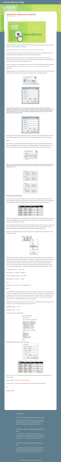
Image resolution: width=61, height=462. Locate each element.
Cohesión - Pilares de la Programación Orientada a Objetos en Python (30, 417)
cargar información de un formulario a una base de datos (28, 66)
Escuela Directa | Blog (13, 2)
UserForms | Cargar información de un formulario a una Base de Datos (29, 49)
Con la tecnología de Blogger (31, 457)
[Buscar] (59, 2)
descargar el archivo (14, 375)
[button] (7, 18)
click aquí (45, 66)
